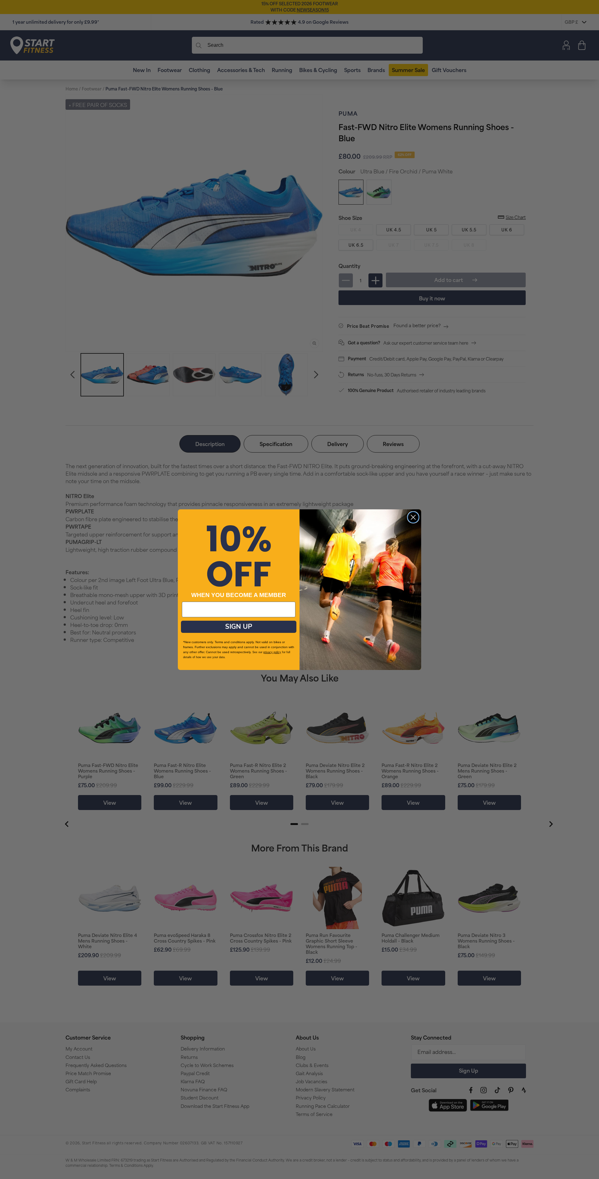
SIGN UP (238, 626)
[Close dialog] (413, 517)
